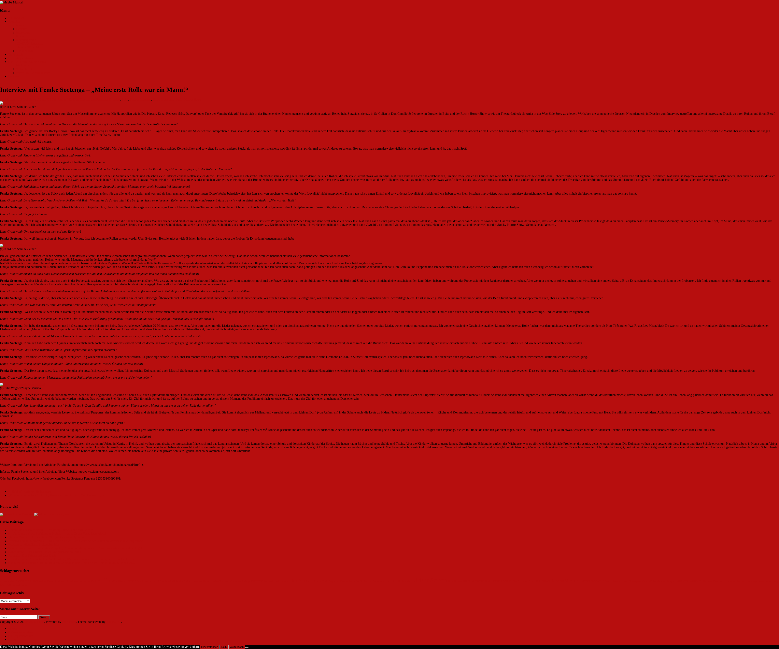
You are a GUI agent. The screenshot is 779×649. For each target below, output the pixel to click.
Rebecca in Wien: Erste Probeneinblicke (33, 544)
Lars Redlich (362, 581)
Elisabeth (223, 581)
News (20, 25)
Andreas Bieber (46, 581)
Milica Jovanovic (473, 581)
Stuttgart (671, 581)
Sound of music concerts (617, 581)
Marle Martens (455, 581)
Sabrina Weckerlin (592, 581)
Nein (224, 646)
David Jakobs (143, 581)
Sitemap (13, 628)
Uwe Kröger (752, 581)
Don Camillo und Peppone (90, 99)
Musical (488, 581)
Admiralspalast (7, 581)
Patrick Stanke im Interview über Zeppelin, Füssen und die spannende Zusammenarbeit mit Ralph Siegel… (76, 548)
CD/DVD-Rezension (29, 43)
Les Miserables (376, 581)
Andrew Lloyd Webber (68, 581)
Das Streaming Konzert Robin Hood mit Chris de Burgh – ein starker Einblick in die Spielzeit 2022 (71, 562)
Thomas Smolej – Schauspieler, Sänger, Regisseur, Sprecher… (48, 537)
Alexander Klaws (26, 581)
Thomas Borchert (713, 581)
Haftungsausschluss (20, 636)
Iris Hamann (24, 65)
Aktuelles (14, 21)
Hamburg (285, 581)
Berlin (103, 580)
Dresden (114, 99)
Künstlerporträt (26, 40)
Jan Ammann (303, 580)
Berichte (21, 29)
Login (12, 639)
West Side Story (768, 581)
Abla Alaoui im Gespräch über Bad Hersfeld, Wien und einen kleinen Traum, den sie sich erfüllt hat (72, 559)
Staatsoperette (636, 581)
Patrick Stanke (502, 581)
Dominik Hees (200, 581)
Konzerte (22, 36)
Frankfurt (257, 581)
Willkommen (16, 18)
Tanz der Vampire (688, 581)
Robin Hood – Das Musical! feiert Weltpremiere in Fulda (44, 552)
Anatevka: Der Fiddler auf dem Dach (32, 555)
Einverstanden (209, 646)
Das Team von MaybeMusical (27, 61)
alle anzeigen (24, 50)
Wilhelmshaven (17, 585)
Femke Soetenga (140, 99)
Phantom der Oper (523, 581)
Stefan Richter (25, 69)
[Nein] (247, 647)
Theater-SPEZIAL (28, 47)
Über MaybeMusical (21, 58)
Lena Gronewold (11, 99)
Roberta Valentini (565, 580)
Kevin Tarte (347, 581)
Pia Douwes (542, 581)
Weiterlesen (237, 646)
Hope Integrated (163, 99)
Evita (125, 99)
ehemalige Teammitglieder (33, 72)
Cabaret (131, 581)
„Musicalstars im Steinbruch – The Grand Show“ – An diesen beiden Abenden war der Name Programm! (75, 541)
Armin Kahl (90, 581)
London (393, 580)
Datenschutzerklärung (22, 632)
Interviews (23, 32)
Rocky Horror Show (188, 99)
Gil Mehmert (271, 581)
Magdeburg (408, 581)
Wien (3, 585)
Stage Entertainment (654, 581)
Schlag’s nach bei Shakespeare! (30, 491)
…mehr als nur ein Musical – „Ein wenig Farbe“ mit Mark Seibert (50, 530)
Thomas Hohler (735, 581)
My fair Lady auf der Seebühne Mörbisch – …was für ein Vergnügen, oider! (57, 533)
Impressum (15, 76)
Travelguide (15, 54)
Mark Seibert (431, 580)
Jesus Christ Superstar (327, 581)
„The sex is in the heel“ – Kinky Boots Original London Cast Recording (56, 495)
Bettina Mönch (118, 581)
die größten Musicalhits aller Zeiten (171, 581)
